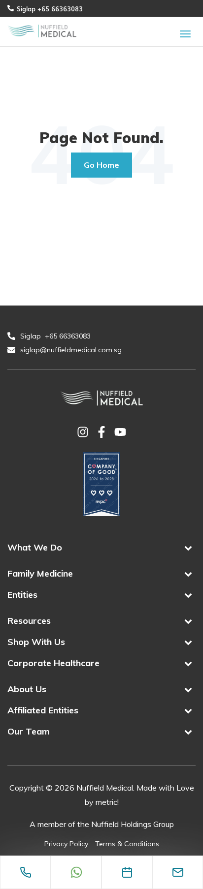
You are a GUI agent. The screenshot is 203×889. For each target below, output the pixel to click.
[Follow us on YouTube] (120, 433)
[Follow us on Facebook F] (101, 433)
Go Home (101, 165)
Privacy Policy (66, 843)
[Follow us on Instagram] (83, 433)
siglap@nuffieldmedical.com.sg (72, 349)
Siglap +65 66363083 (50, 8)
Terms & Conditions (127, 843)
